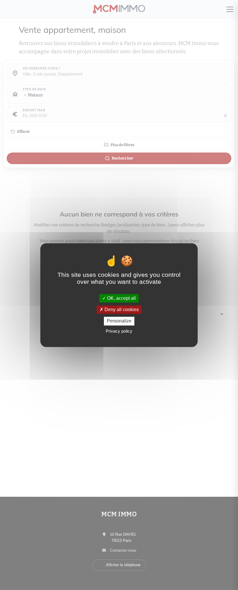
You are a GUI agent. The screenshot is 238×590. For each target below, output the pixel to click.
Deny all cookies (121, 309)
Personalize (119, 321)
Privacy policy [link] (119, 331)
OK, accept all (121, 298)
